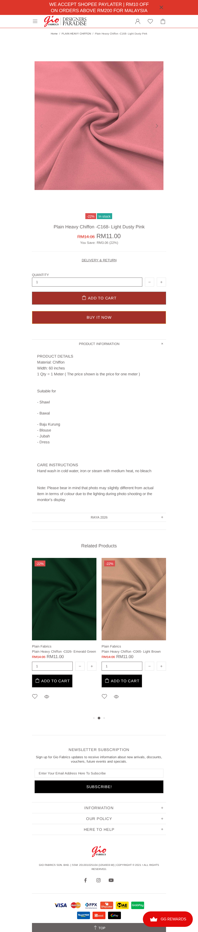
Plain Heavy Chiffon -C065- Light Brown (131, 651)
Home (54, 33)
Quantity (40, 275)
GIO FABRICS (65, 21)
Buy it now (99, 317)
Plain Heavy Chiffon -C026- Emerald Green (64, 651)
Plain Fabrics (42, 646)
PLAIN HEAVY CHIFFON (76, 33)
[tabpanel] (64, 636)
